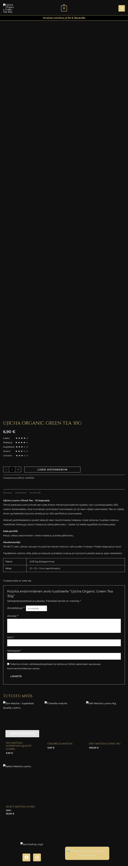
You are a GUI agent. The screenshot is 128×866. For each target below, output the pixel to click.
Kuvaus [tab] (7, 492)
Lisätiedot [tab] (21, 492)
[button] (113, 8)
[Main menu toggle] (121, 8)
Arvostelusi (16, 608)
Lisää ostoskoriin (52, 469)
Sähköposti (14, 650)
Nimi (10, 637)
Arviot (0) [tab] (35, 492)
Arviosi (12, 616)
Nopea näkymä (22, 737)
